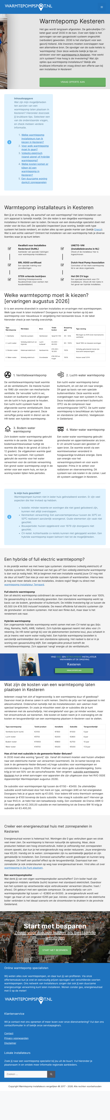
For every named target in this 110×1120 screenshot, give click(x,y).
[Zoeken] (51, 1074)
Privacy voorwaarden (16, 1038)
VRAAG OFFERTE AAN (73, 81)
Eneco (97, 229)
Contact (8, 1033)
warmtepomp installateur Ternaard (24, 584)
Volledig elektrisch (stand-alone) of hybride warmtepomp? (35, 157)
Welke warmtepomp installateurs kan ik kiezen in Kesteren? (32, 138)
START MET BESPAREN (55, 950)
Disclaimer (10, 1043)
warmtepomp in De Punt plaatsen (23, 867)
